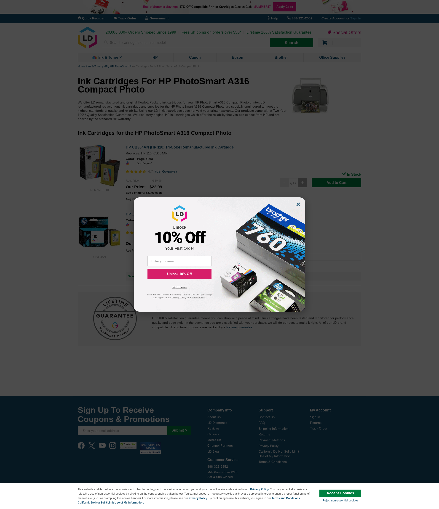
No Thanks (179, 287)
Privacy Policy (259, 489)
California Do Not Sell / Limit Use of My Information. (111, 502)
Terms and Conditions (286, 498)
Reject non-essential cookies (340, 500)
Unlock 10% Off (179, 274)
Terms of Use (198, 297)
